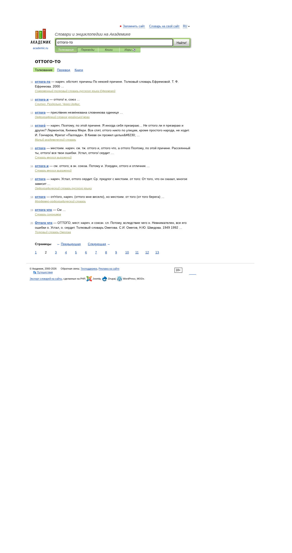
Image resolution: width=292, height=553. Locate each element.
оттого (40, 112)
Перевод (63, 70)
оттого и (42, 99)
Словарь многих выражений (53, 157)
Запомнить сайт (134, 26)
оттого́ (40, 125)
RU (185, 26)
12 (147, 252)
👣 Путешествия (43, 272)
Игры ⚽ (130, 49)
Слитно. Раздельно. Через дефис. (57, 104)
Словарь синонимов (48, 214)
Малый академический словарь (55, 139)
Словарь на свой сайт (164, 26)
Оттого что (43, 223)
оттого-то (42, 81)
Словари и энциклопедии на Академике (92, 34)
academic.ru (40, 48)
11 (137, 252)
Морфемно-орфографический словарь (60, 201)
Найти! (182, 43)
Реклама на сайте (109, 268)
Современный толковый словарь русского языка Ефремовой (75, 91)
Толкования (65, 49)
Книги (109, 49)
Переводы (87, 49)
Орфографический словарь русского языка (63, 188)
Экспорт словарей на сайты (46, 278)
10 (127, 252)
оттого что (43, 210)
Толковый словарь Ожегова (53, 232)
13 (157, 252)
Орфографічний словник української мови (62, 117)
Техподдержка (89, 268)
